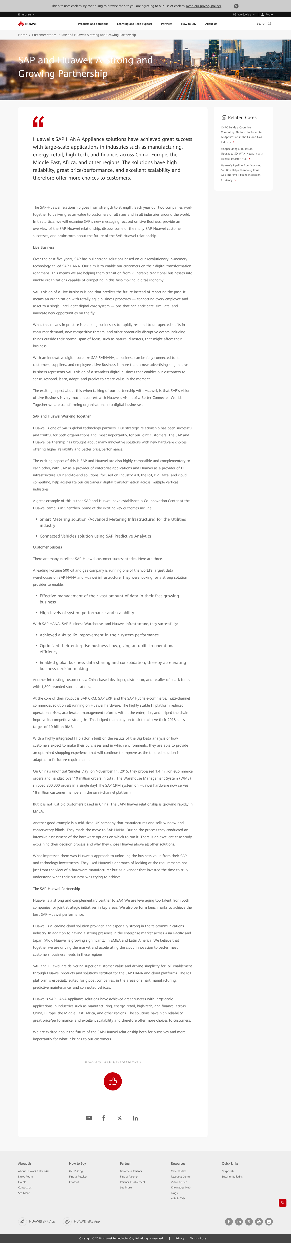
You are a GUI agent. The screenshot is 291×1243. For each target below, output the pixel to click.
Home (22, 35)
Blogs (174, 1193)
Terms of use (198, 1238)
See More (24, 1193)
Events (22, 1182)
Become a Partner (131, 1171)
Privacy (180, 1238)
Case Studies (178, 1171)
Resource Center (181, 1176)
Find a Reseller (78, 1176)
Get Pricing (76, 1171)
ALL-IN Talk (178, 1198)
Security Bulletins (232, 1176)
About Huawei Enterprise (33, 1171)
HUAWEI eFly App (87, 1221)
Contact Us (25, 1187)
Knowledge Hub (181, 1187)
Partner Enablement (132, 1182)
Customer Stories (44, 35)
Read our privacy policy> (203, 6)
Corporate (228, 1171)
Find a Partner (129, 1176)
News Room (25, 1176)
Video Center (179, 1182)
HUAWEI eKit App (42, 1221)
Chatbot (74, 1182)
